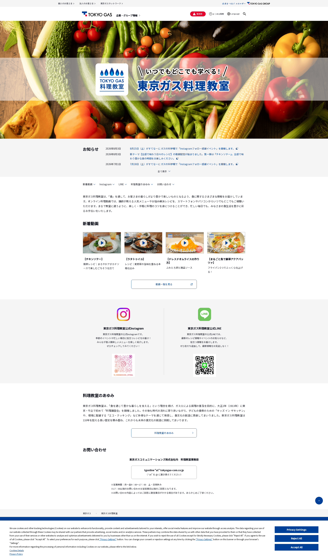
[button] (244, 14)
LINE (121, 184)
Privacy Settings (296, 529)
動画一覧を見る (164, 284)
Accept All (297, 547)
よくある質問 (218, 13)
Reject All (296, 538)
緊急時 (199, 13)
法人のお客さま (86, 3)
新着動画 (87, 184)
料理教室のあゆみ (140, 184)
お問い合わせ (164, 184)
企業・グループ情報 (127, 15)
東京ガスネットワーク (110, 3)
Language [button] (235, 13)
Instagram (105, 184)
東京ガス (87, 513)
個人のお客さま (65, 3)
